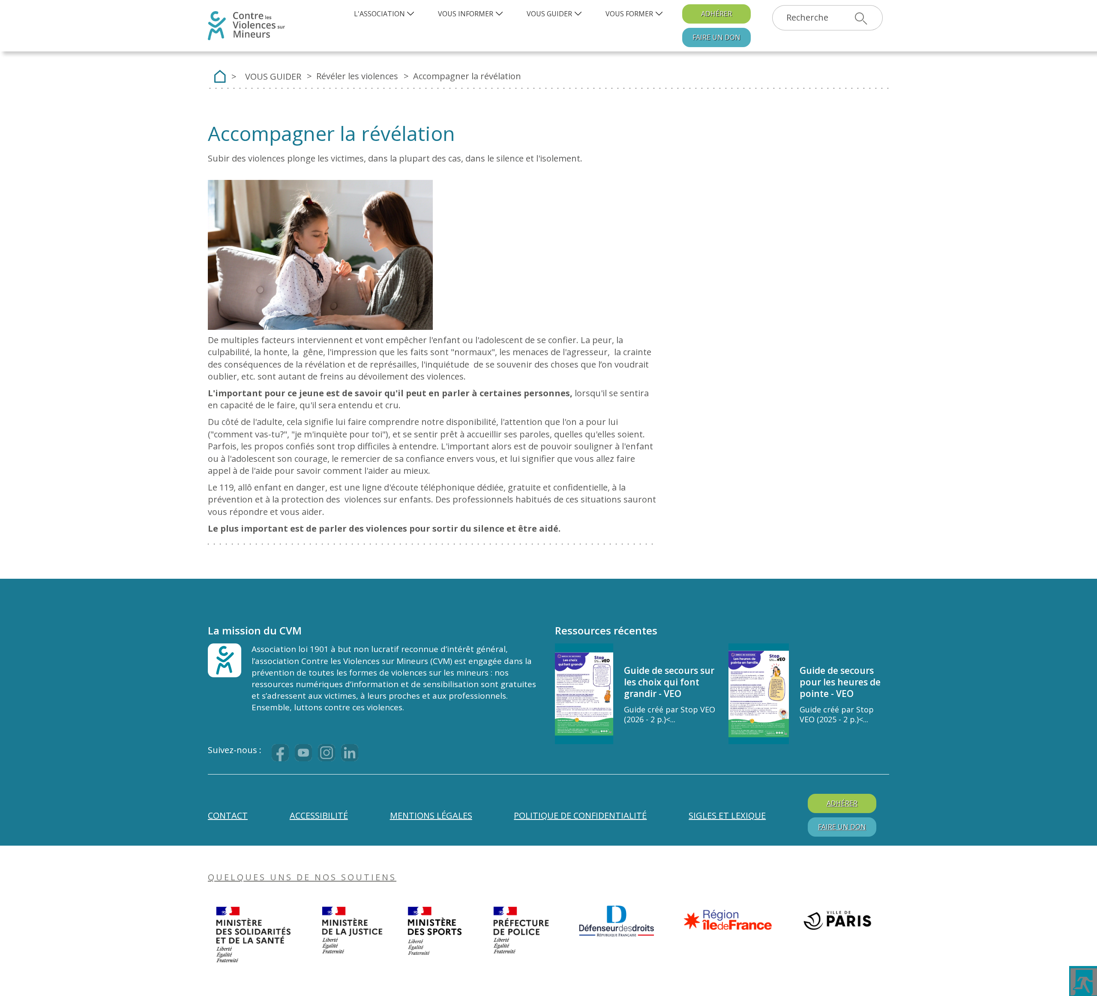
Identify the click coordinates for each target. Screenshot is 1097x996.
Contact (228, 815)
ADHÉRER (716, 13)
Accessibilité (319, 815)
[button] (385, 14)
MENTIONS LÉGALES (431, 815)
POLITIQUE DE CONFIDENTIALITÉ (580, 815)
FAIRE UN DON (842, 826)
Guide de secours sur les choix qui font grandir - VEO (669, 682)
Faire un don (716, 37)
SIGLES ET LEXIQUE (727, 815)
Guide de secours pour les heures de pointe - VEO (840, 682)
